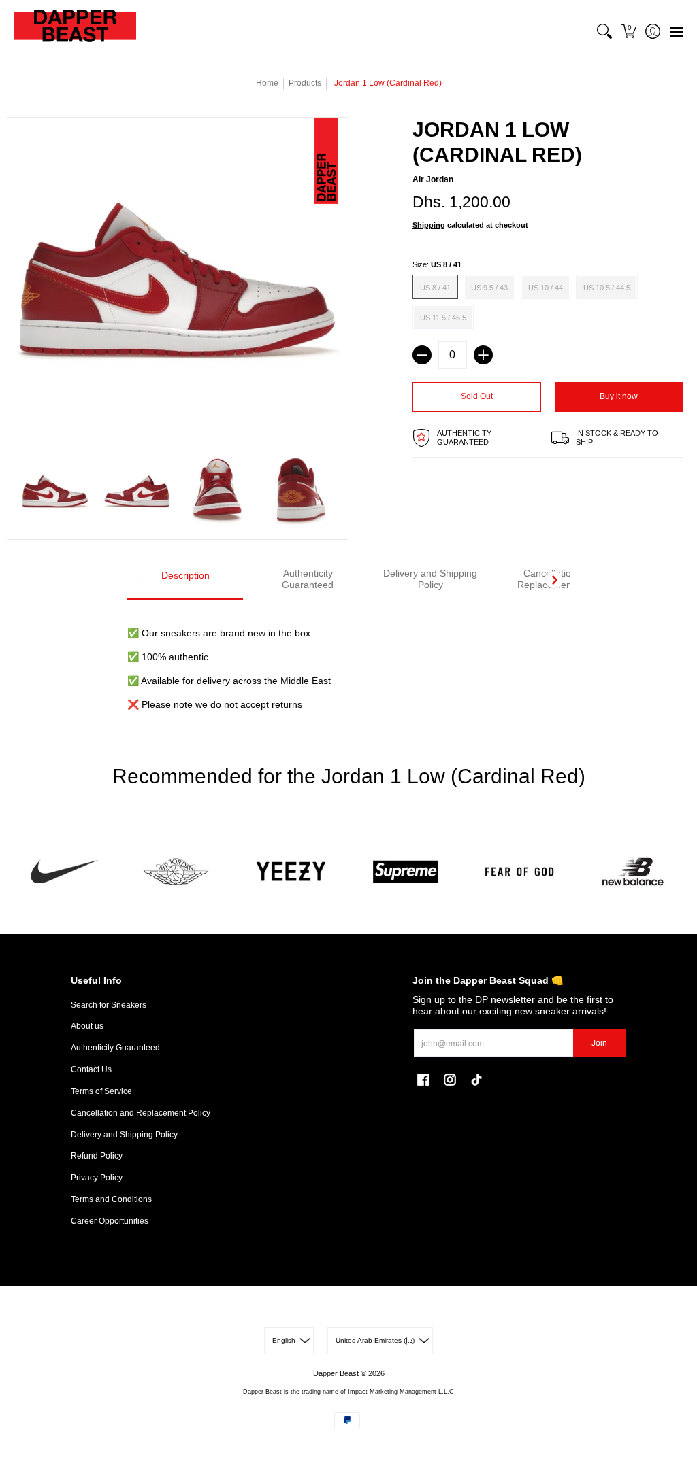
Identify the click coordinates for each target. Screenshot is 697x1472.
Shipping (428, 225)
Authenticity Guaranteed (115, 1047)
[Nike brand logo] (64, 872)
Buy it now (619, 396)
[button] (629, 31)
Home (267, 83)
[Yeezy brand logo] (292, 872)
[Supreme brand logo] (405, 872)
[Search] (605, 31)
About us (87, 1026)
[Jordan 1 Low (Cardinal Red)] (55, 492)
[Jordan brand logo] (177, 872)
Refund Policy (97, 1156)
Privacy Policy (97, 1177)
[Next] (554, 580)
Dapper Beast (336, 1373)
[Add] (483, 354)
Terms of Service (101, 1091)
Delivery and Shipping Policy (124, 1135)
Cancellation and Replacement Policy (140, 1113)
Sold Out (477, 396)
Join (599, 1043)
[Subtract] (422, 354)
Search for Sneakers (108, 1005)
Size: (436, 264)
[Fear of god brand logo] (519, 872)
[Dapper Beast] (75, 31)
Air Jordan (432, 179)
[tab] (185, 580)
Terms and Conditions (111, 1199)
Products (305, 83)
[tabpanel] (348, 661)
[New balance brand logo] (633, 872)
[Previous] (143, 580)
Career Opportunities (109, 1221)
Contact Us (91, 1069)
